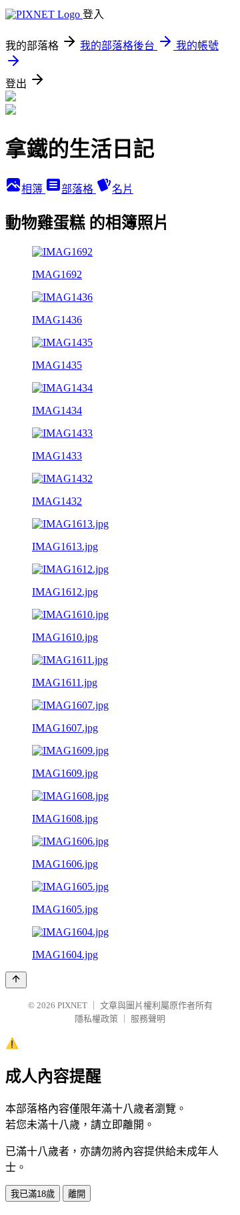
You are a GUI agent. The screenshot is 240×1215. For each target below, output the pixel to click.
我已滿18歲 (33, 1194)
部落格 (78, 189)
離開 (76, 1194)
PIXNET (72, 1005)
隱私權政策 (96, 1019)
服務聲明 (148, 1019)
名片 (122, 189)
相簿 (33, 189)
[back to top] (16, 980)
